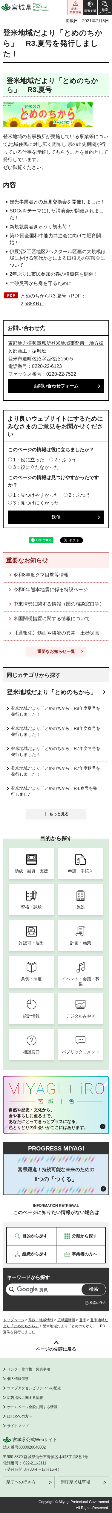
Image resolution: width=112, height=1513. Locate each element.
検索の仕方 (98, 1302)
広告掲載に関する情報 (25, 1398)
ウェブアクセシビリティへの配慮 (34, 1388)
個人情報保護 (18, 1379)
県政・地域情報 (40, 1320)
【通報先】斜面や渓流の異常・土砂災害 (56, 632)
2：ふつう (65, 459)
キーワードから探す (28, 1277)
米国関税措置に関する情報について (51, 618)
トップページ (13, 1320)
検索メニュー (105, 7)
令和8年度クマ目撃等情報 (41, 574)
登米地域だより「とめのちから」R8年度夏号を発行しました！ (55, 711)
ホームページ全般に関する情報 (32, 1407)
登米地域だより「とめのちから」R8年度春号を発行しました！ (55, 731)
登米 (82, 1320)
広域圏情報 (66, 1320)
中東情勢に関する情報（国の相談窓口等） (58, 603)
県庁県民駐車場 (75, 1481)
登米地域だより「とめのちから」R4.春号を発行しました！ (54, 791)
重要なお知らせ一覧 (56, 651)
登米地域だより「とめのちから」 (51, 692)
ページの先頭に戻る (56, 1349)
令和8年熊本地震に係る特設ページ (50, 589)
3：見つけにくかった (36, 502)
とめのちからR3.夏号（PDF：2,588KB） (53, 299)
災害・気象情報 (75, 7)
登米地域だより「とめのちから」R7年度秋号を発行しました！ (55, 771)
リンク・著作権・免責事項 (28, 1369)
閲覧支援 (90, 7)
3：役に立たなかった (36, 467)
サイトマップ (18, 1426)
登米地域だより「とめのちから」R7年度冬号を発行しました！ (55, 751)
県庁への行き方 (21, 1481)
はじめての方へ (19, 1416)
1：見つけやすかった (36, 495)
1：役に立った (29, 459)
